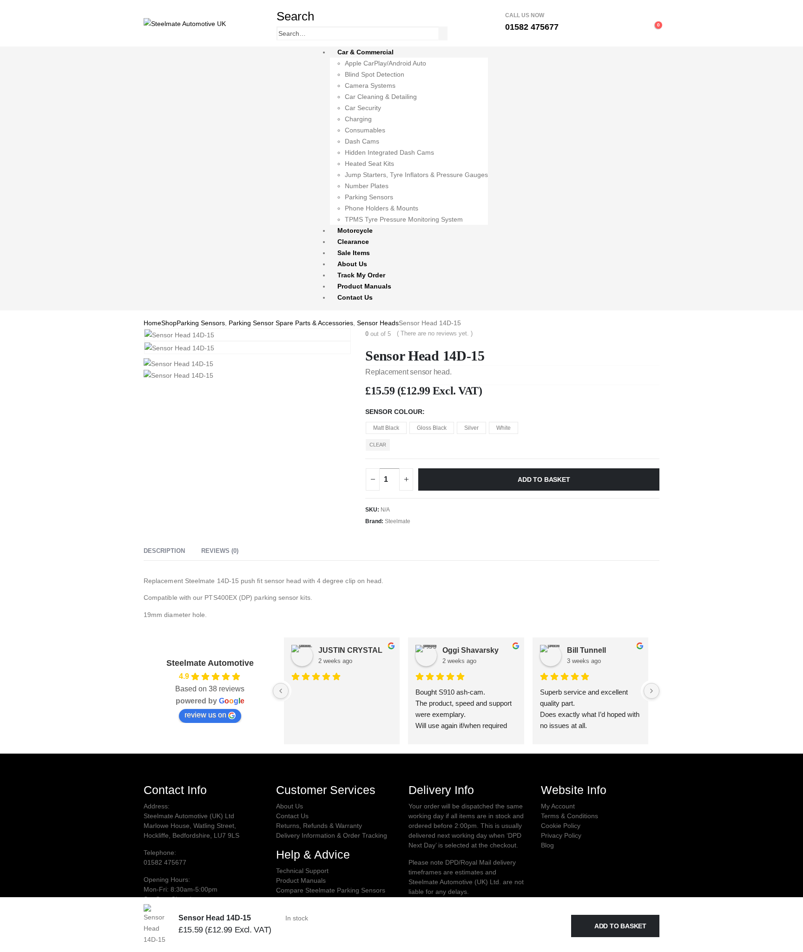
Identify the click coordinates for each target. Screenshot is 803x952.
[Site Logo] (185, 22)
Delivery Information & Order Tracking (331, 835)
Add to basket (544, 479)
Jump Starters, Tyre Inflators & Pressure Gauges (416, 174)
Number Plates (366, 186)
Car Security (363, 108)
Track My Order (361, 275)
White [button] (503, 428)
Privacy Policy (561, 835)
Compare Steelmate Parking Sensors (330, 890)
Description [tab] (164, 550)
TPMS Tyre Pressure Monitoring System (404, 219)
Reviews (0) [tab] (219, 550)
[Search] (444, 34)
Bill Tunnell (586, 650)
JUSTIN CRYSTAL (350, 650)
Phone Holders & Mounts (381, 208)
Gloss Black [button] (432, 428)
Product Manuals (364, 286)
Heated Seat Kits (369, 163)
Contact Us (355, 297)
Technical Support (302, 870)
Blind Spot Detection (374, 74)
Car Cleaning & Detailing (381, 96)
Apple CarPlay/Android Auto (385, 63)
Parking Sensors (369, 197)
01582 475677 (165, 862)
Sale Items (353, 252)
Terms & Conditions (569, 816)
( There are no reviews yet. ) (435, 333)
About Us (352, 264)
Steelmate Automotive (210, 663)
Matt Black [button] (386, 428)
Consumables (365, 130)
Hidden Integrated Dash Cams (389, 152)
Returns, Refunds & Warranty (319, 825)
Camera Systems (370, 85)
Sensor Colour (393, 411)
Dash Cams (362, 141)
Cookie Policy (560, 825)
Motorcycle (355, 230)
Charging (358, 119)
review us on (205, 715)
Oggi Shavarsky (470, 650)
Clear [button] (377, 444)
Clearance (353, 241)
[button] (295, 16)
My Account (558, 806)
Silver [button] (471, 428)
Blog (547, 845)
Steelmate (397, 521)
